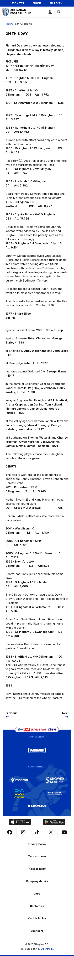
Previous (11, 713)
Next (65, 713)
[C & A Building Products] (19, 793)
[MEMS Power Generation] (37, 750)
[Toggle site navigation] (68, 12)
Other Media (47, 949)
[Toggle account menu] (50, 12)
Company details (37, 881)
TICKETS (18, 3)
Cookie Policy (37, 918)
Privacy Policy (37, 844)
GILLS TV (56, 3)
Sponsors (37, 930)
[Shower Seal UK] (55, 780)
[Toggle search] (58, 12)
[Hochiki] (37, 806)
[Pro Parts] (55, 793)
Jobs (37, 893)
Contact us (37, 906)
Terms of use (37, 856)
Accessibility (37, 868)
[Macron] (19, 780)
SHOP (37, 3)
